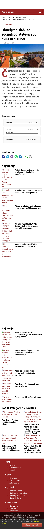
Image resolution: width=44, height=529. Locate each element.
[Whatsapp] (16, 157)
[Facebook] (3, 157)
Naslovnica (14, 506)
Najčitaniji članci (16, 491)
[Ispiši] (30, 157)
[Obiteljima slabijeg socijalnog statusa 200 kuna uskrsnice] (22, 56)
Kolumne (13, 478)
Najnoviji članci (15, 498)
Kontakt (13, 508)
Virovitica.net (8, 12)
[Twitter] (7, 157)
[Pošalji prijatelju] (26, 157)
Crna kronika (15, 480)
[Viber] (12, 157)
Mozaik (12, 470)
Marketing (14, 511)
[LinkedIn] (20, 157)
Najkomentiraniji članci (19, 493)
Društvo (13, 465)
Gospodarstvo (15, 467)
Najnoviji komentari (17, 495)
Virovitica (7, 24)
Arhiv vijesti (14, 483)
